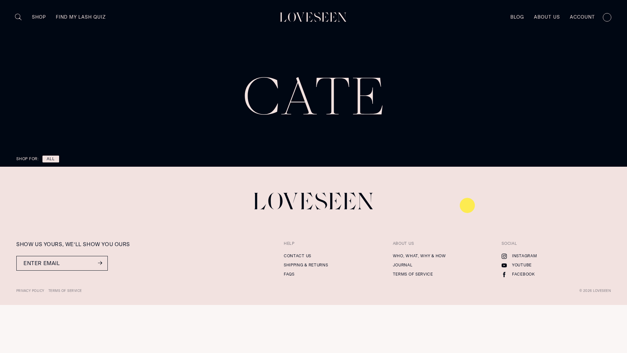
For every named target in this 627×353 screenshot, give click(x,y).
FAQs (289, 274)
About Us (547, 17)
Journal (403, 265)
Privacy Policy (30, 291)
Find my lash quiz (81, 17)
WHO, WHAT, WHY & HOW (419, 256)
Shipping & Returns (306, 265)
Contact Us (297, 256)
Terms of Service (413, 274)
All (51, 159)
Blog (517, 17)
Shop (39, 17)
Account (582, 17)
